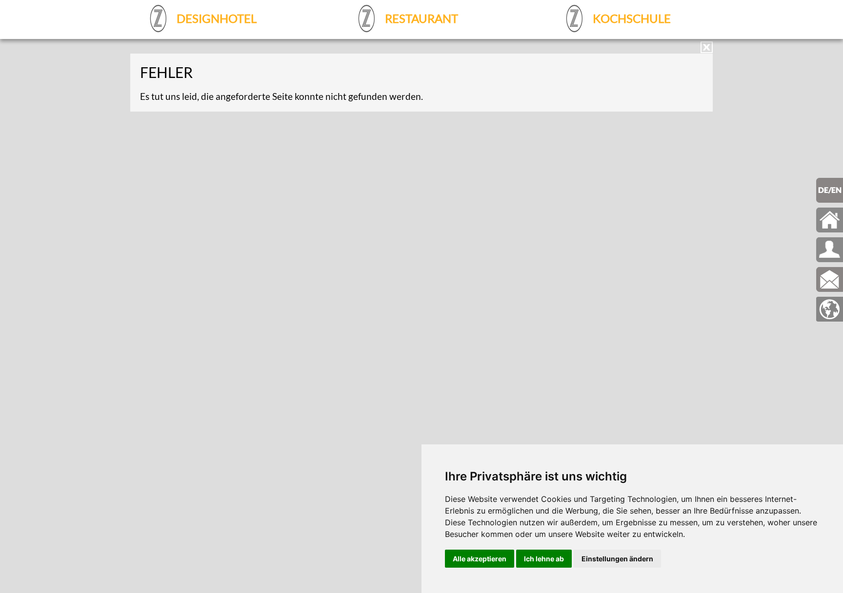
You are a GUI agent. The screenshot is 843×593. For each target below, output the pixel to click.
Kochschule (630, 18)
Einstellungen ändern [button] (617, 559)
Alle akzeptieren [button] (479, 559)
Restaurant (420, 18)
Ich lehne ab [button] (544, 559)
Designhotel (215, 18)
